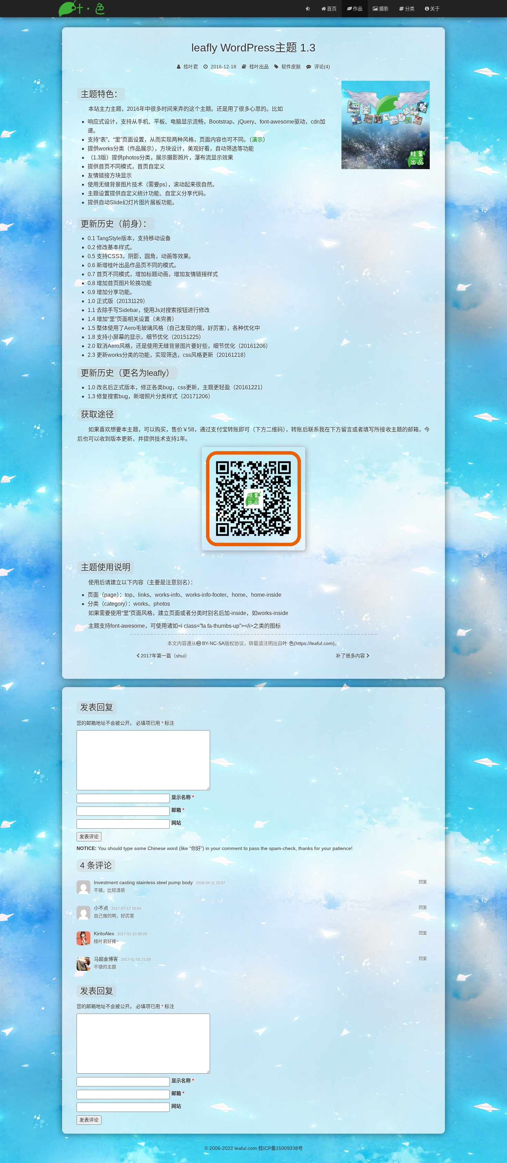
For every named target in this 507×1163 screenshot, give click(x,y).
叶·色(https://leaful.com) (308, 643)
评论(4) (322, 66)
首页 (332, 8)
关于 (435, 8)
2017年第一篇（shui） (165, 655)
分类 (410, 8)
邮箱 (177, 810)
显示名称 (182, 797)
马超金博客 (106, 959)
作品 (357, 8)
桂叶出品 (259, 66)
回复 (423, 882)
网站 (176, 822)
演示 (257, 140)
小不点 (101, 908)
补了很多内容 (350, 655)
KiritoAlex (104, 933)
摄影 (384, 8)
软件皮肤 (291, 66)
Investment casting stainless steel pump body (143, 882)
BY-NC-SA (213, 643)
